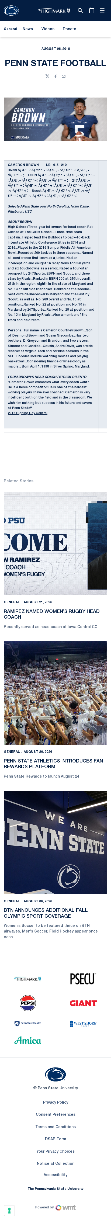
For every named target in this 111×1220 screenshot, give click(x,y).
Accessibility (55, 1175)
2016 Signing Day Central (27, 413)
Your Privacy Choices (55, 1151)
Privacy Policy (55, 1102)
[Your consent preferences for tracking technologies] (9, 1210)
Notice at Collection (55, 1164)
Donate (69, 30)
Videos (47, 29)
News (28, 29)
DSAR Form (55, 1139)
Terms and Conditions (55, 1127)
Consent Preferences (55, 1115)
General (12, 602)
